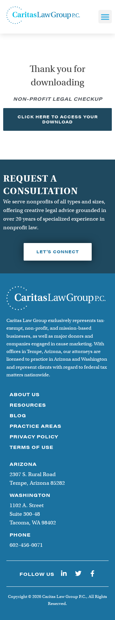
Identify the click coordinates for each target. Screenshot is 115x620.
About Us (25, 394)
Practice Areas (35, 425)
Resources (28, 404)
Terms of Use (31, 446)
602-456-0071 (26, 545)
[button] (105, 16)
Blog (18, 415)
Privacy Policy (34, 436)
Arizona (23, 463)
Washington (30, 494)
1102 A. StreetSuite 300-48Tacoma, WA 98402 (33, 514)
